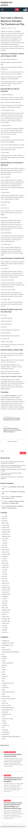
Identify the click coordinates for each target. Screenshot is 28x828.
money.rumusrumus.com (8, 692)
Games (3, 674)
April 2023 (4, 561)
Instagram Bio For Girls (7, 683)
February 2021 (5, 583)
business (4, 658)
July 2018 (4, 625)
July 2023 (4, 558)
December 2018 (6, 618)
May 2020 (4, 603)
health (3, 678)
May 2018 (4, 630)
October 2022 (5, 565)
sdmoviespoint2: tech (7, 709)
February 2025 (5, 525)
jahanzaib (4, 28)
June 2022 (4, 569)
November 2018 (6, 621)
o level (4, 701)
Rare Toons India (6, 705)
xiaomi (3, 738)
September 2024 (6, 536)
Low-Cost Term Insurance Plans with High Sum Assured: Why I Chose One (12, 462)
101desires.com (6, 640)
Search (2, 451)
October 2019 (5, 612)
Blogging (4, 656)
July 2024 (4, 540)
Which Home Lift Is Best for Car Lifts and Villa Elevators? (12, 477)
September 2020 (6, 594)
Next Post (5, 427)
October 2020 (5, 592)
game (3, 672)
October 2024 (5, 534)
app (3, 654)
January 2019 (5, 616)
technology (5, 730)
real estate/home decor (8, 707)
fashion (4, 669)
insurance (4, 685)
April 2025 (4, 520)
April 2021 (4, 578)
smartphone (5, 712)
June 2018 (4, 627)
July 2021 (4, 572)
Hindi (3, 680)
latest (3, 689)
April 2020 (4, 605)
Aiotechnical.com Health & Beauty (10, 652)
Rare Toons (5, 703)
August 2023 (5, 556)
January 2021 (5, 585)
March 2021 (5, 581)
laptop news (5, 687)
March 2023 (5, 563)
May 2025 (4, 518)
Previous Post (8, 416)
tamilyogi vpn (5, 725)
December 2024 (6, 529)
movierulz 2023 (6, 696)
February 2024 (6, 549)
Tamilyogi (4, 723)
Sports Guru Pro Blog (7, 718)
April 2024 (4, 547)
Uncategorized (5, 732)
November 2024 (6, 532)
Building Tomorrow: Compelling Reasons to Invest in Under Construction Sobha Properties (13, 466)
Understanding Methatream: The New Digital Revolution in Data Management (13, 779)
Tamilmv (4, 721)
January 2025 (5, 527)
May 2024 (4, 545)
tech (3, 727)
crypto (3, 660)
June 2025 (4, 516)
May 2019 (4, 614)
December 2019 (6, 610)
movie (3, 694)
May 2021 (4, 576)
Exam (3, 667)
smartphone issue (6, 714)
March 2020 (5, 607)
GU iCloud (4, 676)
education (4, 665)
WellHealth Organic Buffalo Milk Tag (11, 736)
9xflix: (3, 647)
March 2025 (5, 523)
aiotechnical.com (6, 649)
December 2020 (6, 587)
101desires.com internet (8, 643)
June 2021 (4, 574)
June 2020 (4, 601)
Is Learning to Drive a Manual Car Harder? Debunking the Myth (11, 473)
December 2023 (6, 554)
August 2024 (5, 538)
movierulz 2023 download (8, 698)
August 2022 (5, 567)
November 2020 (6, 590)
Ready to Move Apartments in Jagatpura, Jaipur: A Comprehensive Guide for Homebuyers (12, 430)
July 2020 (4, 598)
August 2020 (5, 596)
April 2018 (4, 632)
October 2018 (5, 623)
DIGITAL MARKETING (7, 663)
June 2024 (4, 543)
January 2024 (5, 552)
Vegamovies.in (5, 734)
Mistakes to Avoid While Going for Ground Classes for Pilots (13, 470)
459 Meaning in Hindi (7, 645)
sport (3, 716)
